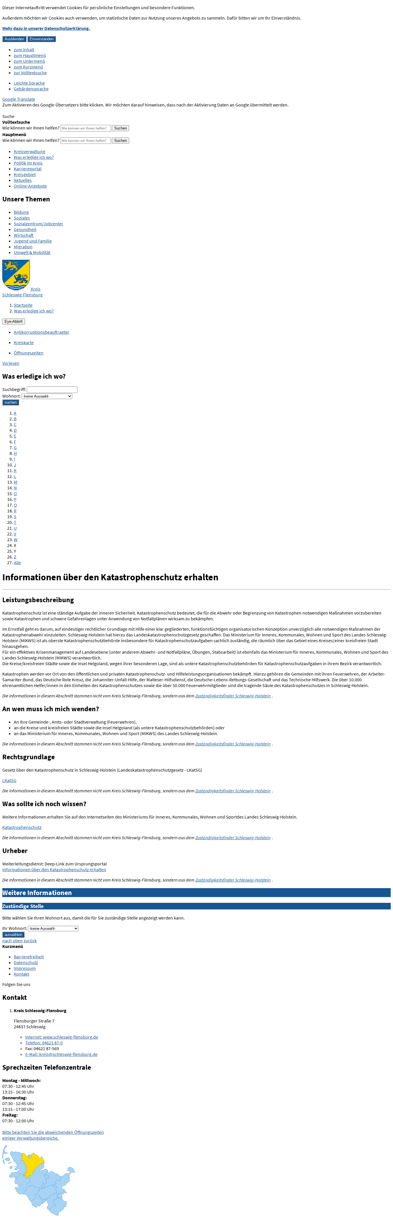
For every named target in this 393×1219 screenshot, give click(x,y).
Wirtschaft (24, 235)
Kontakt (21, 974)
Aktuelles (23, 180)
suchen (11, 402)
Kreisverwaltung (29, 151)
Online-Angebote (30, 186)
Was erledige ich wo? (34, 157)
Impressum (25, 968)
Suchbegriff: (14, 389)
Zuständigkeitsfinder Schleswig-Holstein (232, 696)
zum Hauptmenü (30, 55)
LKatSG (9, 780)
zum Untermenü (29, 61)
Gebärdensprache (31, 88)
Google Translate (18, 99)
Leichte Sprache (29, 83)
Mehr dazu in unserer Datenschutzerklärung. (46, 28)
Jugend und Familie (33, 241)
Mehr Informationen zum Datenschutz (39, 110)
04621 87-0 (44, 1043)
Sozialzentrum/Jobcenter (38, 223)
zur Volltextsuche (30, 72)
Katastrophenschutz (21, 827)
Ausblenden (14, 39)
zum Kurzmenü (28, 67)
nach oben (12, 940)
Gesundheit (25, 229)
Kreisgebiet (25, 174)
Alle (17, 562)
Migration (23, 246)
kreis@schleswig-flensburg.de (61, 1054)
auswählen (13, 934)
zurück (30, 940)
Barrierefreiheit (29, 956)
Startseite (23, 305)
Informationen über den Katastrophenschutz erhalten (54, 869)
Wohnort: (11, 396)
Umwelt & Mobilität (32, 252)
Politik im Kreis (28, 163)
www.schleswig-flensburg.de (61, 1037)
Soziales (22, 218)
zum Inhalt (24, 49)
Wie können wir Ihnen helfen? (31, 128)
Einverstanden (42, 39)
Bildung (21, 212)
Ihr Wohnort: (14, 928)
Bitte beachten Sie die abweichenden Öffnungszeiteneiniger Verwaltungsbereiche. (53, 1135)
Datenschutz (26, 962)
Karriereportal (27, 168)
